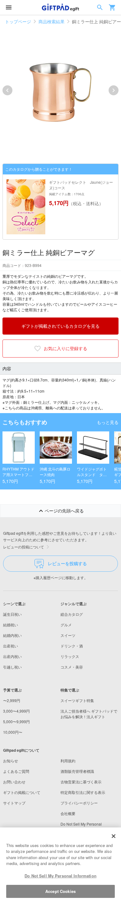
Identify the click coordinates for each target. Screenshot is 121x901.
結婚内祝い (12, 635)
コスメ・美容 (71, 666)
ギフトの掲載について (21, 792)
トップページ (18, 21)
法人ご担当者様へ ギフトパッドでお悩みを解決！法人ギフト (88, 713)
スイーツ (67, 635)
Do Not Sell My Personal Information (60, 876)
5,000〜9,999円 (16, 721)
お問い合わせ (14, 781)
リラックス (69, 656)
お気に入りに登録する (65, 348)
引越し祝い (12, 666)
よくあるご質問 (16, 771)
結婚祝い (10, 624)
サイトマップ (14, 802)
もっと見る (108, 422)
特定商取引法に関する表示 (82, 792)
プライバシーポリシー (79, 802)
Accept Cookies (60, 891)
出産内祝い (12, 656)
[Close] (113, 836)
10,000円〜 (12, 732)
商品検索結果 (51, 21)
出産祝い (10, 645)
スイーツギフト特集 (77, 700)
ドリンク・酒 (71, 645)
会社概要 (67, 813)
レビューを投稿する (67, 563)
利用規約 (67, 760)
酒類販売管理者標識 (77, 771)
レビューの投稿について (23, 546)
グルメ (66, 624)
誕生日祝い (12, 614)
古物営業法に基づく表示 (80, 781)
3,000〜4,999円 (16, 711)
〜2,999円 (11, 700)
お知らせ (10, 760)
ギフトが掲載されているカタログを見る (60, 326)
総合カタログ (71, 614)
